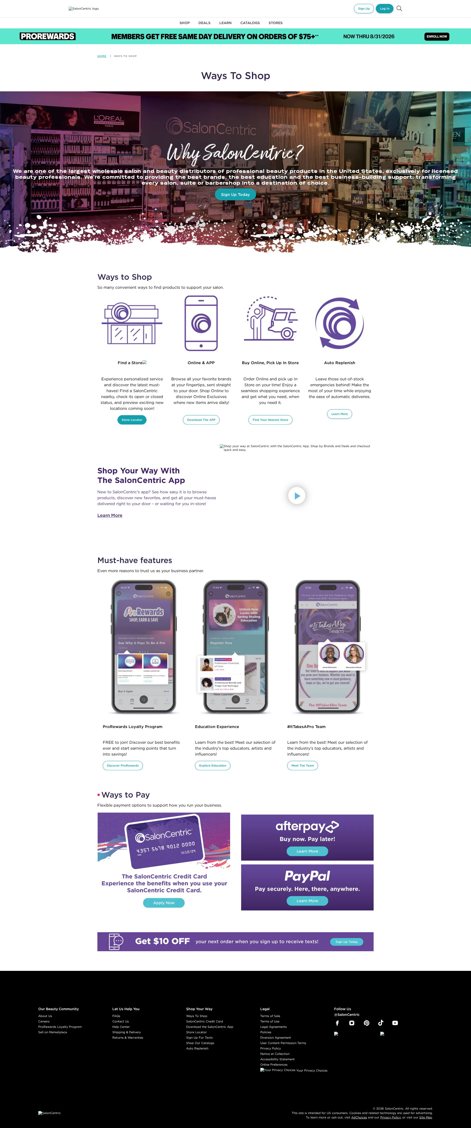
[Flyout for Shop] (185, 25)
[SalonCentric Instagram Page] (352, 1023)
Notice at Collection (274, 1054)
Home (101, 56)
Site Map (425, 1117)
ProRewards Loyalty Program (60, 1027)
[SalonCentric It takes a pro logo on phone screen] (328, 648)
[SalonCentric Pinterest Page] (367, 1023)
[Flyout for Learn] (225, 25)
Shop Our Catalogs (200, 1043)
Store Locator (196, 1032)
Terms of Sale (270, 1016)
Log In (384, 8)
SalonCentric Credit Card (204, 1021)
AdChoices (359, 1117)
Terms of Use (269, 1021)
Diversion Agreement (275, 1037)
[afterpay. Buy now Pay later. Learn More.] (307, 837)
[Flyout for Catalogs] (250, 25)
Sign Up (364, 8)
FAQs (116, 1016)
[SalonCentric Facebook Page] (337, 1023)
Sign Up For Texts (199, 1037)
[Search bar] (399, 8)
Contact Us (120, 1021)
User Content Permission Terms (283, 1043)
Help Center (121, 1027)
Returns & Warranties (127, 1037)
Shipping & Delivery (126, 1032)
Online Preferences (274, 1064)
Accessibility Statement (277, 1059)
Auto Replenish (197, 1048)
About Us (45, 1016)
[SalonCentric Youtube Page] (395, 1023)
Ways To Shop (196, 1016)
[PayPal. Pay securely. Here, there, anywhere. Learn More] (307, 887)
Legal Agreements (273, 1027)
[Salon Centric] (84, 9)
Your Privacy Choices (311, 1070)
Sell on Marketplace (52, 1032)
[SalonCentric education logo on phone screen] (235, 648)
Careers (44, 1021)
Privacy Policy (270, 1048)
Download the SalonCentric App (209, 1027)
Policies (265, 1032)
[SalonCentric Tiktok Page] (380, 1023)
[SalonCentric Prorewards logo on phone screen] (143, 648)
